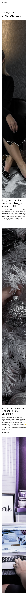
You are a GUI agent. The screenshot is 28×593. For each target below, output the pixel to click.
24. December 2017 (6, 432)
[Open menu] (25, 2)
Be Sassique (4, 2)
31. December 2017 (6, 222)
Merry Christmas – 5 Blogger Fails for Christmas (13, 411)
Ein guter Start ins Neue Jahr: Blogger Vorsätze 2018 (12, 203)
